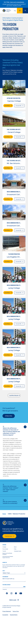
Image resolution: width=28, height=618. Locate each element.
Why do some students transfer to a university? (10, 501)
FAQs (15, 548)
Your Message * (5, 576)
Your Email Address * (6, 584)
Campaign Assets (17, 551)
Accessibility (5, 614)
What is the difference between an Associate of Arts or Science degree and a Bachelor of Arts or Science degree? (11, 430)
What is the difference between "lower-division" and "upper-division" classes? (10, 488)
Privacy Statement (6, 611)
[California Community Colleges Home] (6, 10)
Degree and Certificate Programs (7, 554)
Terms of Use (16, 611)
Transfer (4, 551)
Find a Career (5, 548)
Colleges (4, 546)
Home (4, 513)
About (15, 546)
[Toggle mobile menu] (20, 10)
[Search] (25, 10)
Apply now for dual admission (17, 2)
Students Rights (13, 614)
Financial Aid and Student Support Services (7, 557)
